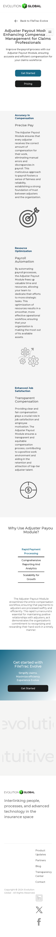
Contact (40, 882)
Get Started (28, 73)
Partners (40, 860)
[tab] (31, 551)
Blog (38, 866)
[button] (49, 32)
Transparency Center (43, 874)
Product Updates (40, 852)
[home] (28, 6)
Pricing (28, 83)
